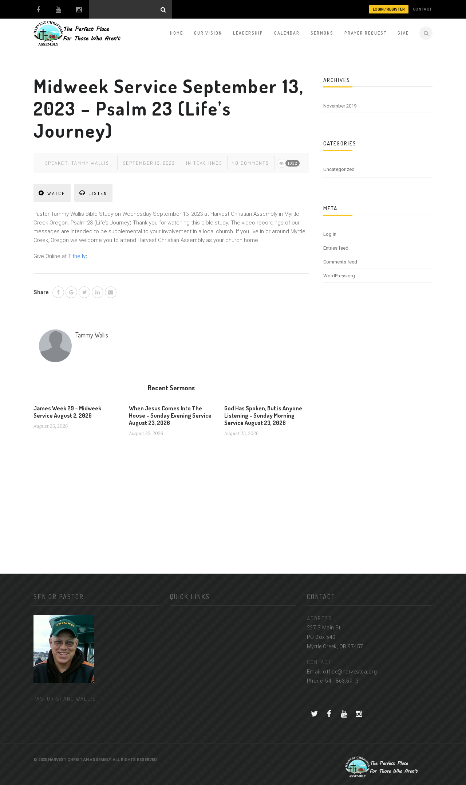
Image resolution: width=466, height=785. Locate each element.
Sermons (322, 33)
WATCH (56, 193)
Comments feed (340, 262)
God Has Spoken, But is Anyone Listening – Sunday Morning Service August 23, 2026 (263, 415)
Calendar (287, 33)
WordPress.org (339, 275)
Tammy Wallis (90, 163)
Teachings (207, 163)
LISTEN (97, 193)
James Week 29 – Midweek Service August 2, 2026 (67, 412)
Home (176, 33)
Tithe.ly (77, 256)
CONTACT (422, 9)
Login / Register (389, 9)
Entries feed (335, 248)
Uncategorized (339, 169)
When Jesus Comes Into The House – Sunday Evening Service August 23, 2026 (170, 415)
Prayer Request (365, 33)
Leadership (248, 33)
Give (403, 33)
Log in (329, 234)
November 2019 (339, 106)
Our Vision (208, 33)
